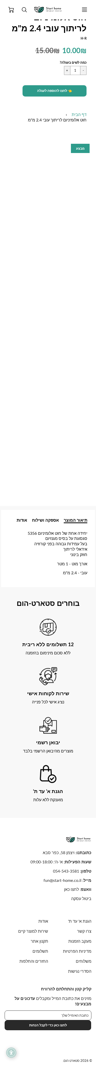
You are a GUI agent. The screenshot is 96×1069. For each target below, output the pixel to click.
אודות (22, 520)
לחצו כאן (71, 889)
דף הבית (79, 114)
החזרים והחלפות (33, 961)
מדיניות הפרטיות (77, 951)
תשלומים (40, 951)
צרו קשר (84, 931)
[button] (55, 91)
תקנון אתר (39, 941)
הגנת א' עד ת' (79, 921)
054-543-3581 (66, 870)
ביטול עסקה (81, 898)
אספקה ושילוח (45, 520)
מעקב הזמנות (79, 941)
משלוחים (83, 961)
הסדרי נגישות (79, 971)
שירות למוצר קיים (33, 931)
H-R (84, 38)
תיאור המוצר (75, 520)
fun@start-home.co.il (62, 880)
